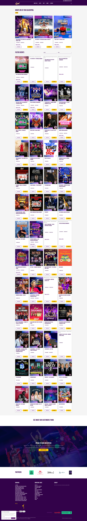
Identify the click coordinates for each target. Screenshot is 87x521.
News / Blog (36, 498)
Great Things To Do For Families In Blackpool (20, 486)
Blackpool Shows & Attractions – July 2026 (20, 498)
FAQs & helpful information (38, 486)
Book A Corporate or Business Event (19, 492)
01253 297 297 (70, 0)
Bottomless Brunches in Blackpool (19, 488)
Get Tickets (30, 46)
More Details (18, 46)
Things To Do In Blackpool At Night (19, 487)
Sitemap (36, 499)
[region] (8, 515)
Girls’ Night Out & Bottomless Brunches (20, 494)
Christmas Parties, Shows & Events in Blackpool (21, 493)
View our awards (49, 512)
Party (40, 3)
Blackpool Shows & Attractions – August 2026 (21, 499)
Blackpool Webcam (37, 493)
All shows (16, 485)
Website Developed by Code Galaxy (67, 518)
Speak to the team (43, 449)
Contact (51, 3)
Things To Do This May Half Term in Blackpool (21, 500)
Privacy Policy (36, 491)
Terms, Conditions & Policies (38, 492)
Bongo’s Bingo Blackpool (18, 489)
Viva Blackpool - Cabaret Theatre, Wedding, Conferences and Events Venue (25, 517)
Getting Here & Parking (37, 487)
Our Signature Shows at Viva (18, 495)
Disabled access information (38, 489)
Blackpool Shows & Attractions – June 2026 (20, 497)
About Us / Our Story (37, 495)
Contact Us (36, 485)
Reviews (36, 497)
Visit (44, 3)
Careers (36, 488)
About (47, 3)
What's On (35, 3)
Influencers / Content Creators (39, 494)
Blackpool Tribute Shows (18, 491)
